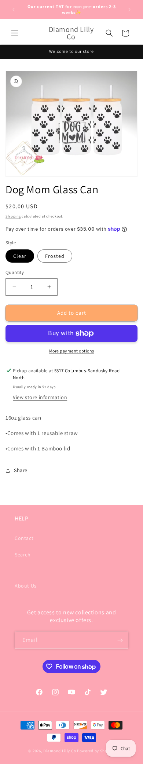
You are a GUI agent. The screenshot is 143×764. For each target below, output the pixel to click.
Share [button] (20, 470)
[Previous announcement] (14, 9)
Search (23, 554)
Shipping (13, 216)
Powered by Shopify (96, 750)
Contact (24, 538)
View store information (40, 397)
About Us (26, 585)
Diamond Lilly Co (59, 750)
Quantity (15, 272)
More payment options (71, 351)
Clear (19, 256)
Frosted (55, 256)
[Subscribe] (120, 640)
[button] (15, 33)
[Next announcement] (129, 9)
